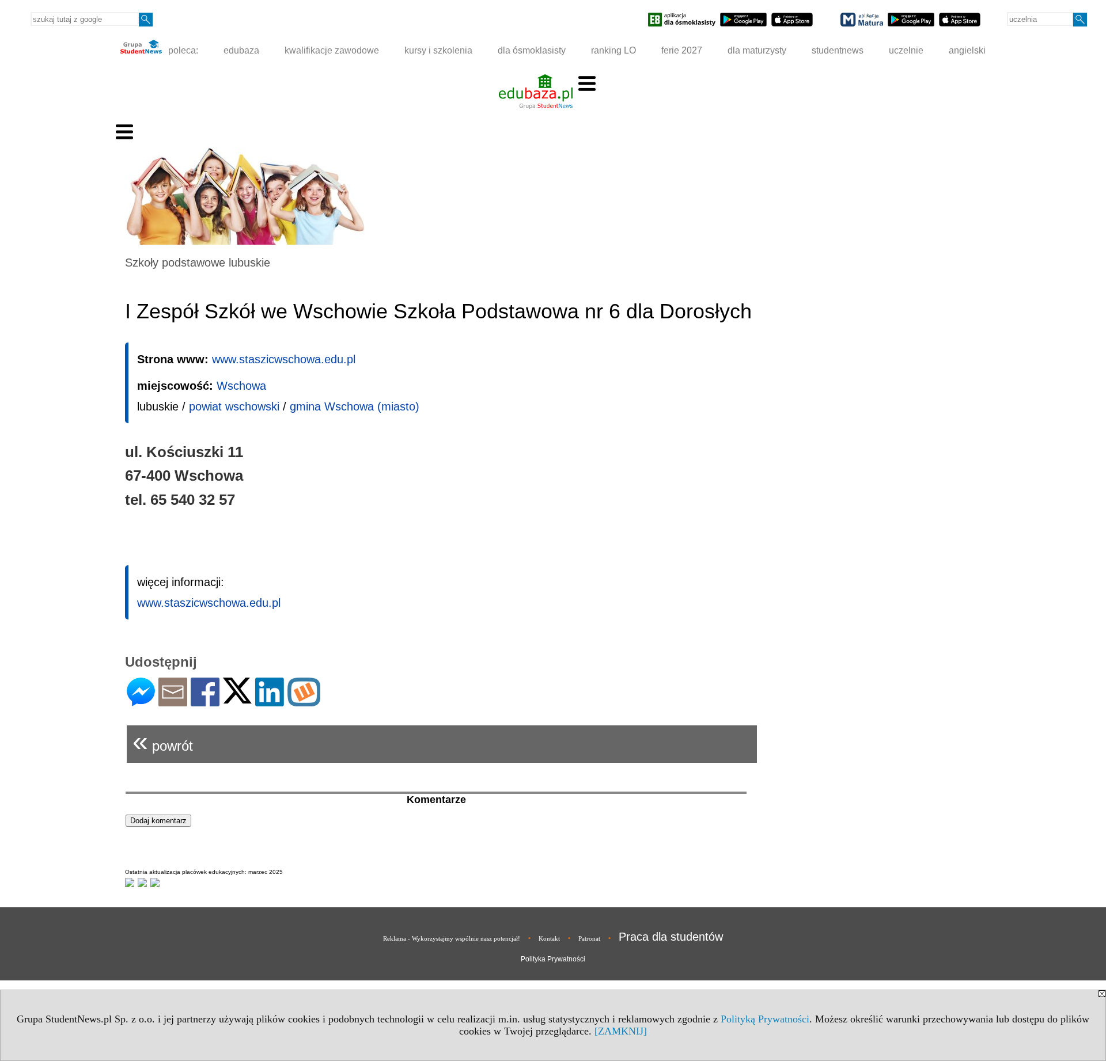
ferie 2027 (681, 50)
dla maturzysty (757, 50)
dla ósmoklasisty (532, 50)
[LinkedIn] (269, 701)
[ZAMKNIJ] (620, 1031)
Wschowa (241, 385)
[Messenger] (141, 701)
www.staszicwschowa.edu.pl (283, 359)
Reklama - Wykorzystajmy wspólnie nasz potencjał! (451, 938)
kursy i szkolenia (438, 50)
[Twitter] (237, 698)
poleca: (182, 50)
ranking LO (613, 50)
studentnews (837, 50)
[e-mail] (172, 701)
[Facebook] (205, 701)
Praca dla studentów (671, 936)
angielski (967, 50)
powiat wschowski (234, 406)
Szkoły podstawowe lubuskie (197, 262)
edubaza (241, 50)
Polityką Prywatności (765, 1019)
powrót (162, 741)
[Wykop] (303, 701)
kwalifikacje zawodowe (332, 50)
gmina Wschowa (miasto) (354, 406)
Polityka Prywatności (553, 959)
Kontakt (549, 938)
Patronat (589, 938)
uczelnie (906, 50)
